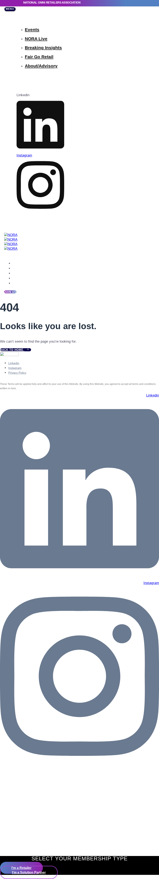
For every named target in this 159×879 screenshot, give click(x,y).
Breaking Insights (43, 47)
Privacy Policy (17, 372)
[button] (10, 9)
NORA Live (36, 38)
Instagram (15, 368)
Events (32, 29)
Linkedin (13, 363)
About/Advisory (41, 65)
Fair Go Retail (39, 56)
